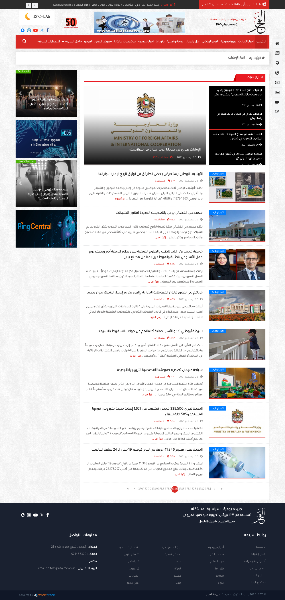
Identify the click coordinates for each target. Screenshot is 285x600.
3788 (161, 489)
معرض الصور (103, 41)
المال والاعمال (257, 575)
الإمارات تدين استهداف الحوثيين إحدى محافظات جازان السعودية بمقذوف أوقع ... (238, 95)
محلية (177, 576)
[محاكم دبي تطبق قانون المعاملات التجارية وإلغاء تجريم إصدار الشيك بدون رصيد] (237, 305)
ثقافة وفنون (131, 554)
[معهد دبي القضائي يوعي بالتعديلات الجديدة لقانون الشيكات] (237, 226)
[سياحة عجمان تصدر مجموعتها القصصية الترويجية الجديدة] (237, 383)
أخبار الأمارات (246, 41)
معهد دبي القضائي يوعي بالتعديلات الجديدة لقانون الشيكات (159, 213)
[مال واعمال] (277, 82)
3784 (188, 489)
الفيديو (88, 41)
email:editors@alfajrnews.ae (57, 568)
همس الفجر (216, 554)
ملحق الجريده (73, 41)
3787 (168, 489)
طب (178, 583)
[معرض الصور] (277, 92)
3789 (154, 489)
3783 (195, 489)
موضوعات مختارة (125, 41)
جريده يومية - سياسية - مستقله (216, 515)
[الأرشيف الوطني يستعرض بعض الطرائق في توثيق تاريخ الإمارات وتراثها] (237, 187)
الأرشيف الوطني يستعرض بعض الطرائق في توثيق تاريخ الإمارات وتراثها (150, 174)
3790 (148, 489)
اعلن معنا (133, 583)
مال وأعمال (192, 41)
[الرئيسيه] (277, 43)
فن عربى (134, 569)
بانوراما (160, 41)
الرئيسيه (261, 41)
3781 (208, 489)
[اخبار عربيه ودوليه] (277, 63)
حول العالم (217, 561)
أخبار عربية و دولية (255, 561)
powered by (26, 595)
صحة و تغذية (175, 41)
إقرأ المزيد (120, 199)
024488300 (78, 554)
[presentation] (28, 5)
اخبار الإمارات (236, 58)
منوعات (176, 561)
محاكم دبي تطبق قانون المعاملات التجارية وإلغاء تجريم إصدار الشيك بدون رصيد (145, 293)
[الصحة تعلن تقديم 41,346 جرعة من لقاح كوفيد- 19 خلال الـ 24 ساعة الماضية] (237, 463)
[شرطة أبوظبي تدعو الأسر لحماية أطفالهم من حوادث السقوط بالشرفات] (237, 344)
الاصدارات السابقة (128, 547)
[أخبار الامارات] (277, 53)
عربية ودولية (228, 41)
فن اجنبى (133, 561)
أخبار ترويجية (146, 41)
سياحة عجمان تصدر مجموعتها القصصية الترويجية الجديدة (160, 370)
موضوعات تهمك (26, 161)
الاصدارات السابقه (49, 41)
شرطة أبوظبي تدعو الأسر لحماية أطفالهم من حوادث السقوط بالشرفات (150, 332)
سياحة (220, 576)
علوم (221, 583)
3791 (141, 489)
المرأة (177, 569)
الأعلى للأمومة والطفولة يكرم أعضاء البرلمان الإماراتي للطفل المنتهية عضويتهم (49, 104)
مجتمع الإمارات (256, 582)
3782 (201, 489)
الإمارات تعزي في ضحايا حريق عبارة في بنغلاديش (165, 150)
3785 (181, 489)
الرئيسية (261, 547)
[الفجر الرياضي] (277, 73)
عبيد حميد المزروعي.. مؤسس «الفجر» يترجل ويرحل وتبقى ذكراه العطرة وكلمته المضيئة (106, 5)
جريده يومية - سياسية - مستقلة (226, 22)
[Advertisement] (46, 327)
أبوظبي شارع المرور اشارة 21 (68, 547)
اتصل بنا (133, 576)
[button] (72, 93)
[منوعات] (277, 112)
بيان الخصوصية (171, 547)
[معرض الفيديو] (277, 102)
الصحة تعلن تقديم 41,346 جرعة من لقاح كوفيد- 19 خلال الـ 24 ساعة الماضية (147, 450)
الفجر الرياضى (210, 41)
